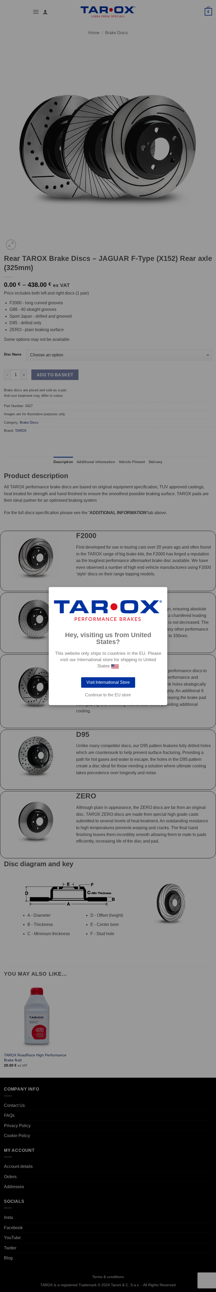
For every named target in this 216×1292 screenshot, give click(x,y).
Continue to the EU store (108, 695)
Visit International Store (108, 682)
